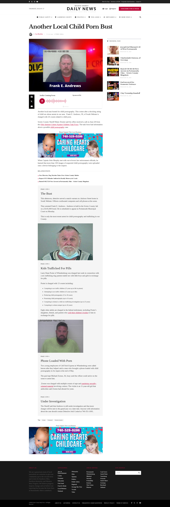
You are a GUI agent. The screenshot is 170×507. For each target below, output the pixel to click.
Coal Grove (103, 472)
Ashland (102, 487)
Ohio (73, 474)
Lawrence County (64, 17)
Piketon (88, 487)
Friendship (89, 480)
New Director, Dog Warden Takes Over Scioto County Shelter (59, 175)
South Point (104, 474)
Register (113, 8)
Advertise (66, 503)
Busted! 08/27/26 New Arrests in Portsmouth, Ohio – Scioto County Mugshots (64, 181)
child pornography (57, 127)
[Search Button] (140, 17)
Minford (88, 476)
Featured (50, 420)
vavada (74, 489)
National (60, 491)
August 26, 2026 (126, 51)
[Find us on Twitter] (32, 1)
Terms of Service (122, 503)
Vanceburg (103, 476)
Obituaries (110, 17)
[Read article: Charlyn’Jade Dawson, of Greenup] (113, 61)
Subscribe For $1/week (130, 8)
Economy (60, 478)
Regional (74, 484)
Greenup (103, 483)
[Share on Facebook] (31, 97)
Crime (43, 420)
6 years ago (50, 34)
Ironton (88, 483)
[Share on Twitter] (31, 101)
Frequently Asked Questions (128, 1)
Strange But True (77, 487)
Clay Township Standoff (130, 93)
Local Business (62, 488)
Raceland (103, 485)
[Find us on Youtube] (37, 1)
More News (125, 17)
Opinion (74, 476)
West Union (89, 485)
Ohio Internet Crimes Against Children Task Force (59, 125)
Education (61, 481)
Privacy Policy (109, 503)
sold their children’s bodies (78, 313)
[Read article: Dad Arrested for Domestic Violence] (113, 85)
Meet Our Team (105, 1)
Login (106, 8)
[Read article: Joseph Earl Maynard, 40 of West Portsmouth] (113, 50)
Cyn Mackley (39, 34)
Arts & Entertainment (62, 472)
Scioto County (59, 420)
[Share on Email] (31, 106)
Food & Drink (62, 486)
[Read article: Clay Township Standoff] (113, 96)
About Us (58, 503)
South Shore (104, 480)
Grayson (102, 478)
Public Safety (45, 17)
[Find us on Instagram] (34, 1)
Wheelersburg (90, 474)
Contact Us (138, 1)
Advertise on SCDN (115, 1)
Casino (60, 475)
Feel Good (95, 17)
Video (73, 492)
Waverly (88, 478)
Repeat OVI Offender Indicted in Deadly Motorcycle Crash (58, 178)
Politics (80, 17)
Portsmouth (90, 472)
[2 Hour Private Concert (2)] (70, 145)
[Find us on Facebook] (29, 1)
